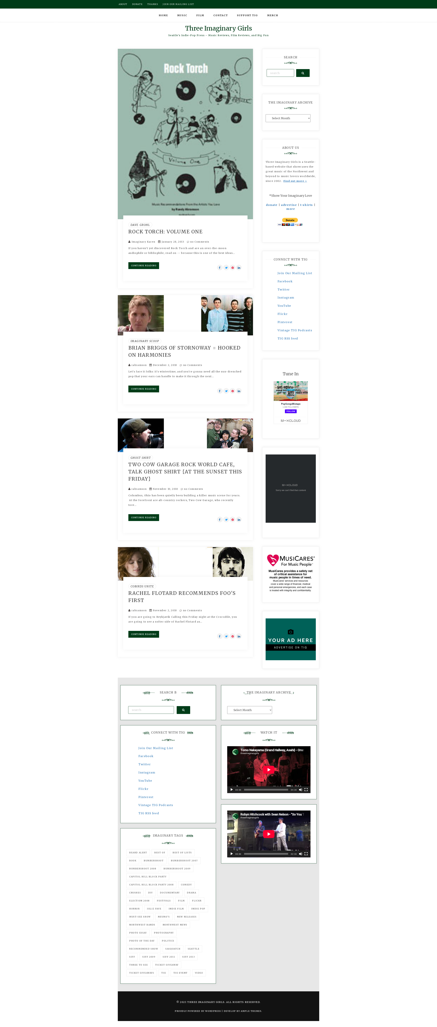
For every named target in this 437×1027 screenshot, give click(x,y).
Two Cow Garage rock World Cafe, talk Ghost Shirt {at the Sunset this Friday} (185, 471)
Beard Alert (138, 852)
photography (164, 932)
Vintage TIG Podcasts (295, 330)
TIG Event (180, 973)
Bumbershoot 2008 (142, 868)
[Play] (231, 789)
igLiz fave (154, 908)
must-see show (140, 916)
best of (159, 852)
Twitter (284, 289)
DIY (150, 892)
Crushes (135, 892)
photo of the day (142, 940)
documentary (170, 892)
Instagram (286, 297)
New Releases (186, 916)
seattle (193, 949)
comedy (186, 884)
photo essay (138, 932)
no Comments (199, 241)
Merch (272, 15)
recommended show (143, 949)
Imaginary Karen (143, 241)
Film (200, 15)
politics (168, 940)
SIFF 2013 (188, 957)
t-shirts (306, 205)
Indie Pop (198, 908)
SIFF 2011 (169, 957)
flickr (197, 900)
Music (182, 15)
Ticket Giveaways (141, 973)
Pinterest (285, 322)
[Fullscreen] (306, 789)
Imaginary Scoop (145, 341)
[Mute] (300, 789)
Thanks (152, 4)
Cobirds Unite (142, 586)
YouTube (284, 305)
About (123, 4)
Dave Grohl (140, 225)
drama (191, 892)
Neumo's (164, 916)
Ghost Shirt (141, 457)
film (181, 900)
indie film (176, 908)
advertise (289, 205)
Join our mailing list (178, 4)
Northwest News (175, 924)
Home (163, 15)
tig (163, 973)
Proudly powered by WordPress (198, 1011)
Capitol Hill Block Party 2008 (151, 884)
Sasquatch (172, 949)
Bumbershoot (154, 860)
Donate (137, 4)
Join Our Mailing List (295, 273)
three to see (138, 965)
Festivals (164, 900)
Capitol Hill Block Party (147, 876)
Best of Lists (182, 852)
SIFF (132, 957)
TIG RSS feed (288, 338)
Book (132, 860)
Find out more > (295, 181)
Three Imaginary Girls (218, 28)
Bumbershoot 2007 (184, 860)
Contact (220, 15)
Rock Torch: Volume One (165, 232)
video (199, 973)
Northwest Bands (142, 924)
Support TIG (247, 15)
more (290, 209)
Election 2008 (139, 900)
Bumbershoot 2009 (177, 868)
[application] (269, 769)
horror (134, 908)
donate (272, 205)
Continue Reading (143, 265)
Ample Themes (251, 1011)
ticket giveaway (167, 965)
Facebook (285, 281)
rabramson (139, 365)
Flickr (283, 314)
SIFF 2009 (148, 957)
